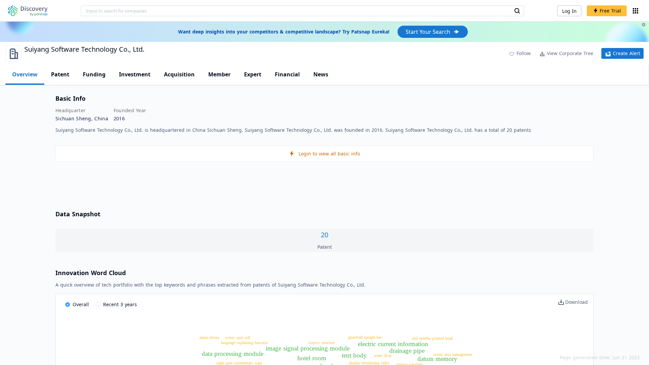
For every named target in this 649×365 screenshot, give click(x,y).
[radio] (77, 305)
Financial (287, 74)
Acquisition (179, 74)
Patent (60, 74)
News (320, 74)
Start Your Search (428, 31)
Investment (134, 74)
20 (324, 234)
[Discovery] (28, 10)
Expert (252, 74)
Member (219, 74)
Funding (94, 74)
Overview (25, 74)
